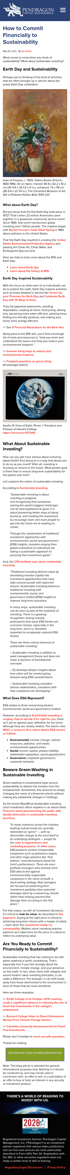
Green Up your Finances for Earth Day (32, 294)
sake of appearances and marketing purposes (29, 844)
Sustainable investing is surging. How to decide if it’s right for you (32, 717)
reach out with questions (49, 1036)
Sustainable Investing (33, 488)
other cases (48, 846)
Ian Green (26, 51)
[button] (63, 10)
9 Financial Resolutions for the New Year (38, 327)
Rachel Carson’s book (31, 230)
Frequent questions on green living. (29, 361)
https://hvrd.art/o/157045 (19, 433)
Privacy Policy (56, 1167)
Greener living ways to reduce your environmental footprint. (27, 353)
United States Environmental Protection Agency (34, 241)
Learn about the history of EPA (29, 271)
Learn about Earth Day (24, 267)
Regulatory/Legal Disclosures (24, 1167)
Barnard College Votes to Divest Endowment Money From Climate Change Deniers (33, 1018)
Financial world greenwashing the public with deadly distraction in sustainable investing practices (32, 814)
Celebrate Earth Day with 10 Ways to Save (34, 298)
